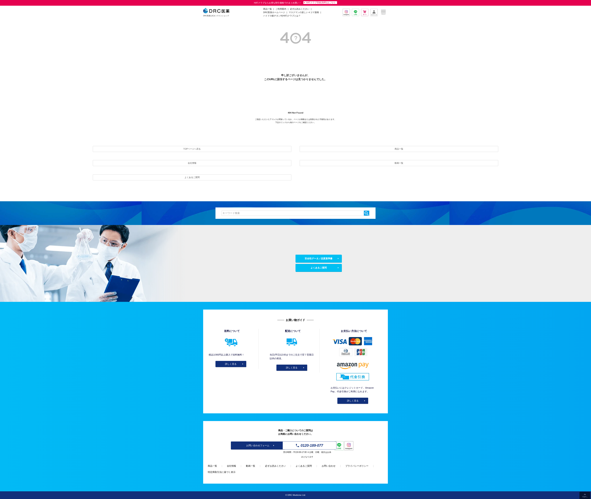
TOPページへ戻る (192, 149)
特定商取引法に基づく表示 (221, 472)
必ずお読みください (299, 9)
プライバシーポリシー (356, 466)
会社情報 (192, 163)
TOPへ (584, 497)
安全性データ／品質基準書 (318, 258)
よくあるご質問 (192, 177)
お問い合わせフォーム (257, 445)
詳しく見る (231, 364)
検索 (366, 213)
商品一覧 (399, 149)
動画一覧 (399, 163)
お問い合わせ (329, 466)
